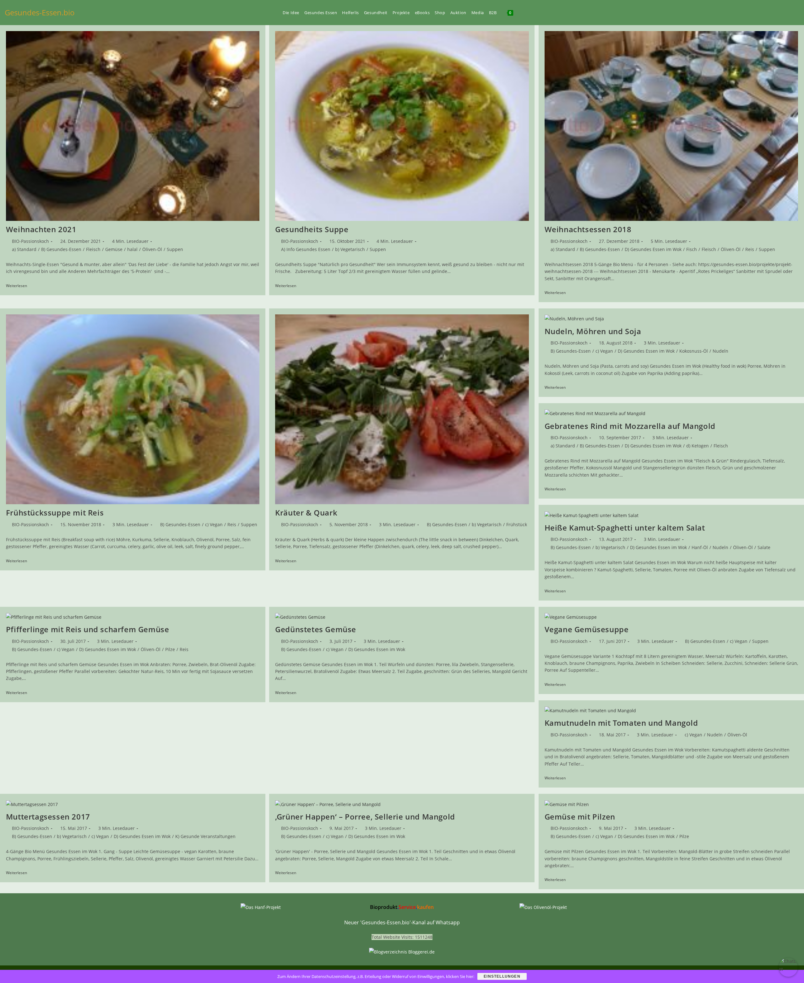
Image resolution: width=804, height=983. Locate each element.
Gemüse (113, 249)
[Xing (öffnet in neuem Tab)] (776, 12)
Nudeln (720, 351)
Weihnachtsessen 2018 (588, 229)
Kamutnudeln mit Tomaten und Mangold (621, 723)
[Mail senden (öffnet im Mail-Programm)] (797, 12)
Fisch (691, 249)
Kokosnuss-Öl (693, 351)
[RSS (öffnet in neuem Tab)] (786, 12)
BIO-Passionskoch (30, 241)
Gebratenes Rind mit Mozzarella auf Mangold (630, 426)
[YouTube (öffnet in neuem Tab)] (765, 12)
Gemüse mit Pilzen (580, 816)
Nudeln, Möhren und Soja (593, 331)
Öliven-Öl (152, 249)
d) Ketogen (697, 446)
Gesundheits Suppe (311, 229)
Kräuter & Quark (306, 512)
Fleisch (93, 249)
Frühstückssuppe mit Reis (55, 512)
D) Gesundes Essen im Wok (653, 249)
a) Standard (24, 249)
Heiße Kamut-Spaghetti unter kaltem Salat (625, 527)
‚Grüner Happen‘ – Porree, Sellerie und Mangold (365, 816)
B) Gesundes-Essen (61, 249)
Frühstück (516, 524)
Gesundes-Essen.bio (40, 12)
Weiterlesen (18, 286)
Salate (764, 547)
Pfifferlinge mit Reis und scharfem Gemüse (87, 629)
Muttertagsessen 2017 (48, 816)
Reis (749, 249)
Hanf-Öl (700, 547)
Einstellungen (502, 976)
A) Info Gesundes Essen (305, 249)
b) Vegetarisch (350, 249)
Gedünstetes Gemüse (315, 629)
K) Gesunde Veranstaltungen (205, 836)
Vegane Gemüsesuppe (587, 629)
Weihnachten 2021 (41, 229)
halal (132, 249)
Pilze (170, 649)
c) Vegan (214, 524)
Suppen (175, 249)
